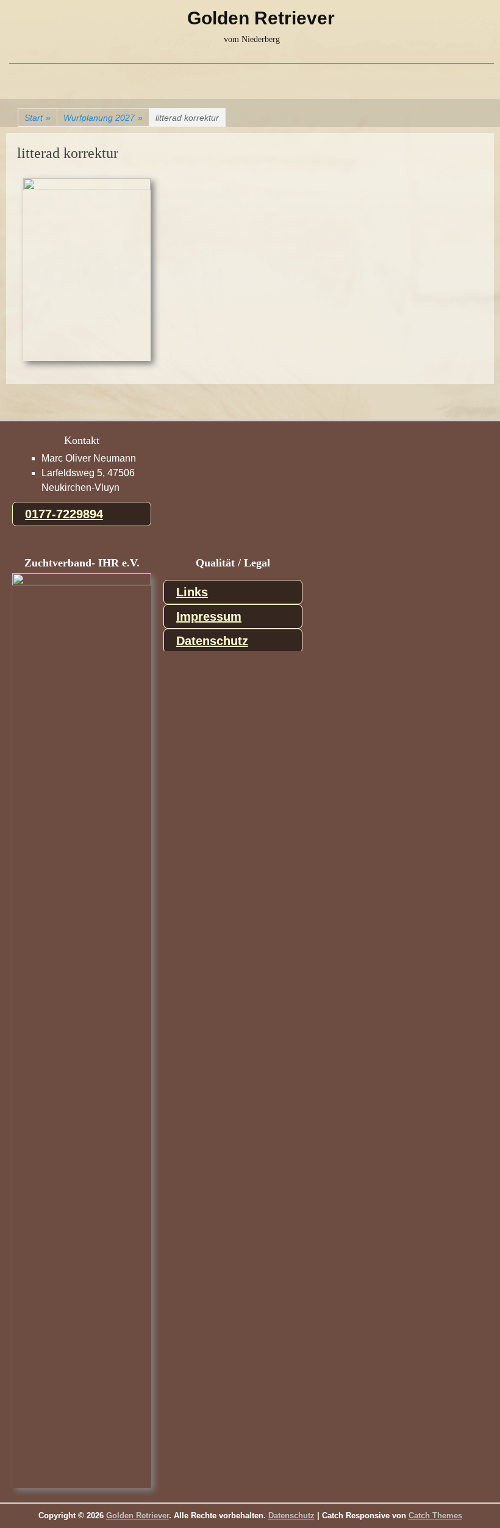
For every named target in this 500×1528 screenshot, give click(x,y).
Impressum (208, 616)
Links (192, 592)
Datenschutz (212, 641)
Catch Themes (435, 1515)
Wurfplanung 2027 (103, 118)
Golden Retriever (261, 18)
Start (37, 118)
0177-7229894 (64, 514)
